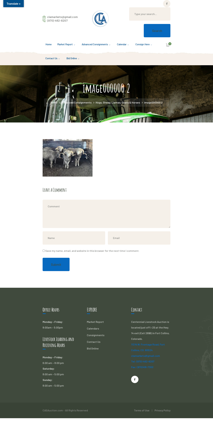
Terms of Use (141, 410)
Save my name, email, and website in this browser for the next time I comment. (92, 250)
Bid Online (93, 348)
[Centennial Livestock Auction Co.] (100, 18)
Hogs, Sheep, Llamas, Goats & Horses (118, 102)
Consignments (95, 335)
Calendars (93, 328)
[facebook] (134, 379)
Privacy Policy (162, 410)
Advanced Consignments (77, 102)
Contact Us (93, 341)
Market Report (95, 321)
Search (157, 31)
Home (53, 102)
